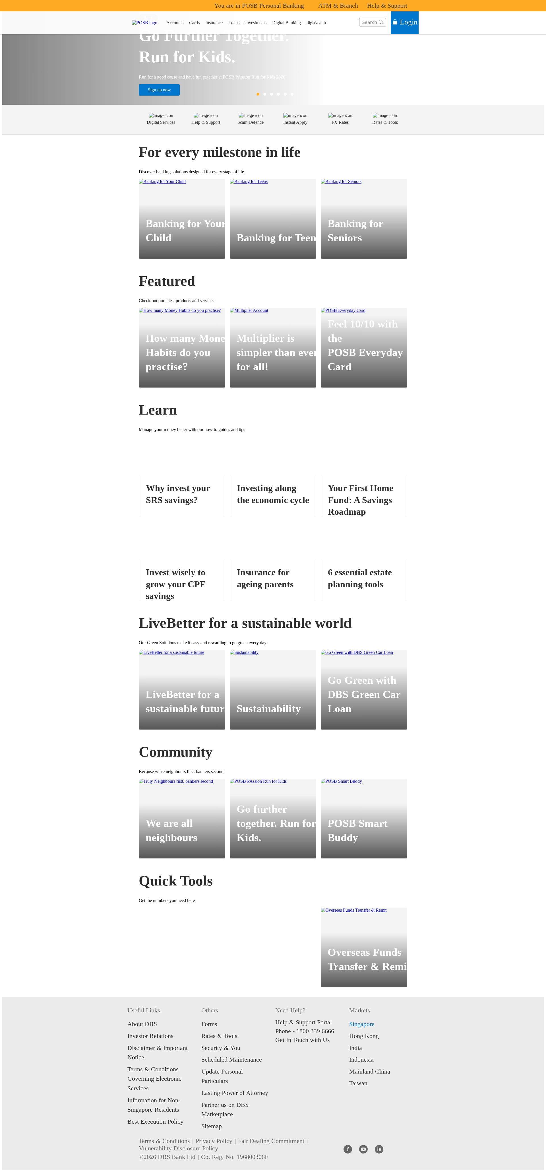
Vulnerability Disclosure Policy (178, 1148)
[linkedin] (379, 1149)
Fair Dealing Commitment (271, 1140)
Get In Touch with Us (302, 1039)
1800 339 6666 (315, 1031)
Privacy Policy (214, 1140)
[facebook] (348, 1149)
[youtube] (363, 1149)
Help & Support (387, 5)
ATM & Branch (338, 5)
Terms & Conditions (164, 1140)
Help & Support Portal (303, 1022)
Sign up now (159, 89)
